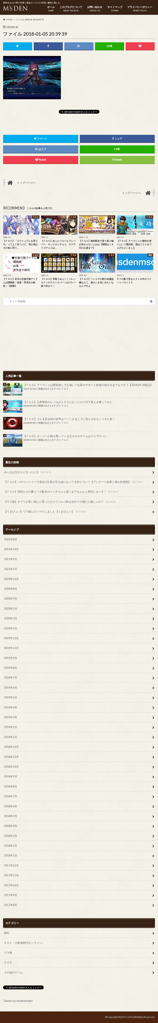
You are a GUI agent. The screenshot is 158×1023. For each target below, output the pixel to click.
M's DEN (128, 1017)
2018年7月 (10, 796)
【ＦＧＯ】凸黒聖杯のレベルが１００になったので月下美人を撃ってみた (67, 402)
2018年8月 (10, 786)
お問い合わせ (94, 8)
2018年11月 (11, 756)
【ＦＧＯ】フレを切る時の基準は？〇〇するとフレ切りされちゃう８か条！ (69, 419)
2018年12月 (11, 746)
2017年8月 (10, 904)
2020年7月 (10, 598)
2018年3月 (10, 835)
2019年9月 (10, 658)
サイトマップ (114, 8)
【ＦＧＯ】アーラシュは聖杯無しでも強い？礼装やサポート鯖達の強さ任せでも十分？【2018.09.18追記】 (88, 385)
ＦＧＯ (64, 388)
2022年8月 (10, 539)
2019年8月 (10, 667)
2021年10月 (11, 549)
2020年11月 (11, 579)
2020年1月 (10, 628)
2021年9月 (10, 559)
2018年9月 (10, 776)
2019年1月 (10, 737)
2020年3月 (10, 618)
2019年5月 (10, 697)
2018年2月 (10, 845)
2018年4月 (10, 825)
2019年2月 (10, 727)
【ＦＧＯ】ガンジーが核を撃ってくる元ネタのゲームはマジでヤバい (65, 436)
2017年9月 (10, 895)
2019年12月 (11, 638)
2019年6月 (10, 687)
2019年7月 (10, 677)
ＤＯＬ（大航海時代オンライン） (24, 942)
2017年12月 (11, 865)
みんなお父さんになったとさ (27, 472)
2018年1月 (10, 855)
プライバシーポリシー (139, 8)
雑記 (6, 932)
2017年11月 (11, 875)
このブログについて (71, 8)
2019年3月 (10, 717)
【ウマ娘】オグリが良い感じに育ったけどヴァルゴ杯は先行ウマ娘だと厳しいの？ (60, 501)
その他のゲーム (13, 972)
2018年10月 (11, 766)
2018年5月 (10, 816)
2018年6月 (10, 806)
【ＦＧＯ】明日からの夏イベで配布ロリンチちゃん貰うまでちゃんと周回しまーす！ (61, 491)
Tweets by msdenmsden (18, 1000)
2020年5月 (10, 608)
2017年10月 (11, 885)
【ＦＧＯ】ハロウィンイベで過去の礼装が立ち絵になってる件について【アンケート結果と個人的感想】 (73, 481)
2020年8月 (10, 588)
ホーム (51, 8)
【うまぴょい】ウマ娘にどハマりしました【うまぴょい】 (45, 511)
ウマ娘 (8, 952)
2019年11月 (11, 648)
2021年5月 (10, 569)
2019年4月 (10, 707)
